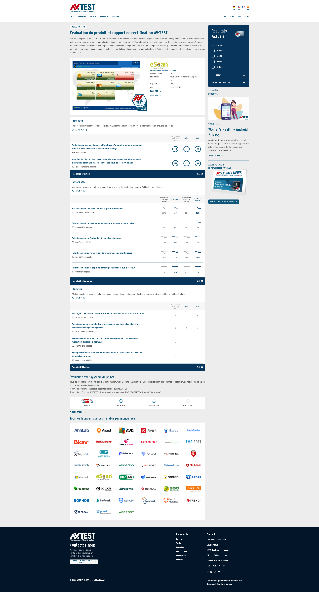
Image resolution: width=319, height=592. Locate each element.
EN (239, 9)
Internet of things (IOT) (221, 82)
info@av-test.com (219, 555)
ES (248, 9)
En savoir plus (78, 130)
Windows (220, 50)
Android (219, 61)
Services (93, 16)
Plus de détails (76, 412)
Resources (104, 16)
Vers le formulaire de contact (83, 561)
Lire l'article (214, 155)
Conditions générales (217, 581)
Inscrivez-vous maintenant (222, 201)
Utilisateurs (217, 45)
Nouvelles (82, 16)
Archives (154, 95)
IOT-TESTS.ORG (228, 16)
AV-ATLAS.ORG (243, 16)
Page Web (154, 91)
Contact (115, 16)
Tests (72, 16)
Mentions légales (224, 584)
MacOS (219, 56)
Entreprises (216, 75)
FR (243, 9)
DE (234, 9)
